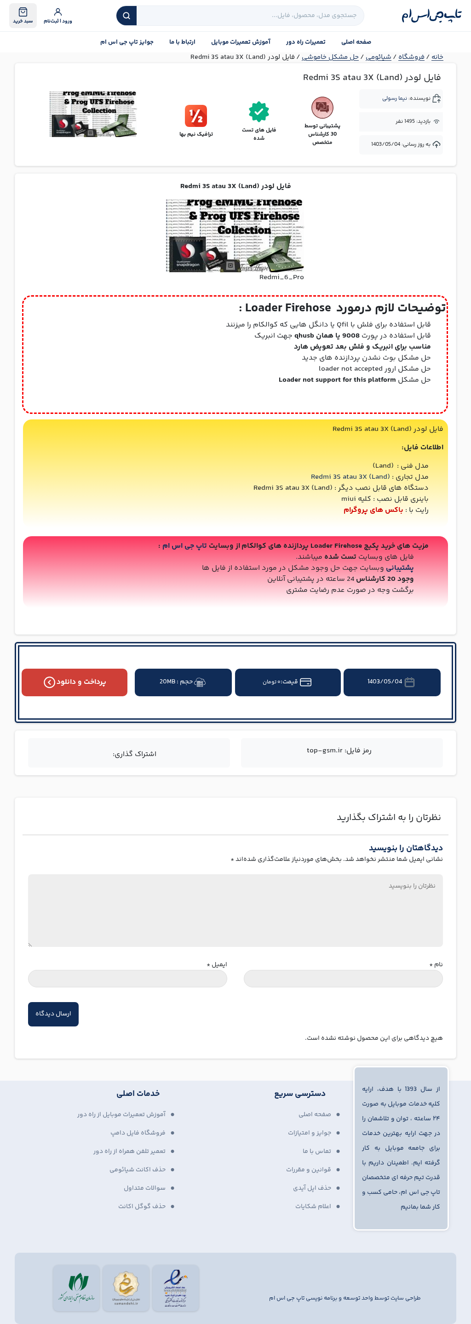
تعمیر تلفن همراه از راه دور (129, 1151)
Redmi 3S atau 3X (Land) (350, 477)
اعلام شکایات (313, 1207)
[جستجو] (126, 16)
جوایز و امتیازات (309, 1133)
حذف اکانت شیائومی (137, 1170)
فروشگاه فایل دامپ (138, 1133)
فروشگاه (411, 57)
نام (436, 965)
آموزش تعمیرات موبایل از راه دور (121, 1115)
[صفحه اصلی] (432, 15)
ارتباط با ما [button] (182, 42)
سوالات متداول (145, 1188)
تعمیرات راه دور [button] (306, 42)
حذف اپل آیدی (312, 1188)
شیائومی (378, 57)
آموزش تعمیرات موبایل (240, 42)
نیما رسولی (394, 98)
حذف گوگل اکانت (142, 1207)
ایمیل (217, 965)
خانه (437, 57)
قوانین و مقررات (308, 1170)
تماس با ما (317, 1151)
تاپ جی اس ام (184, 546)
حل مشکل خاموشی (330, 57)
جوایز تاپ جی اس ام (127, 42)
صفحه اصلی (356, 42)
